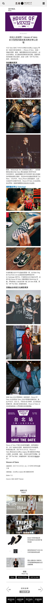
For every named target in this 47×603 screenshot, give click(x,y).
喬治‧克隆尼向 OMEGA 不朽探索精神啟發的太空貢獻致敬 (35, 562)
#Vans (12, 577)
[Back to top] (43, 594)
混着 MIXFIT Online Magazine (23, 3)
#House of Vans (22, 577)
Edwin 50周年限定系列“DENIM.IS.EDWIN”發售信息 (34, 540)
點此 (36, 456)
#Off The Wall (34, 577)
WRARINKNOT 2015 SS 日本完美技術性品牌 (35, 551)
